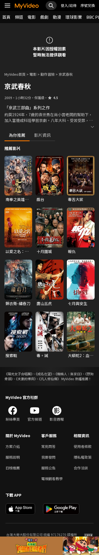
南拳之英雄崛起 (17, 199)
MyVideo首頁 (15, 74)
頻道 (19, 17)
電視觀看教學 (52, 478)
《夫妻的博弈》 (26, 378)
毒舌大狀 (75, 199)
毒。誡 (42, 355)
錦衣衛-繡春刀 (18, 303)
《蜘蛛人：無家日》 (69, 373)
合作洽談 (81, 467)
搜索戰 (11, 355)
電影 (32, 17)
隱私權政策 (83, 457)
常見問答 (48, 446)
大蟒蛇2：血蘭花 (80, 355)
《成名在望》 (44, 373)
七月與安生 (77, 303)
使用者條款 (83, 446)
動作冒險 (47, 74)
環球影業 (73, 17)
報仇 (72, 251)
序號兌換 (88, 5)
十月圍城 (44, 251)
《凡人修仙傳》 (50, 378)
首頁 (6, 17)
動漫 (57, 17)
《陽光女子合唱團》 (18, 373)
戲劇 (44, 17)
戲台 (40, 199)
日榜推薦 (13, 467)
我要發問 (48, 457)
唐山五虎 (44, 303)
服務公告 (48, 467)
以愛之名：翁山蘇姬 (17, 251)
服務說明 (13, 457)
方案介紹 (13, 446)
